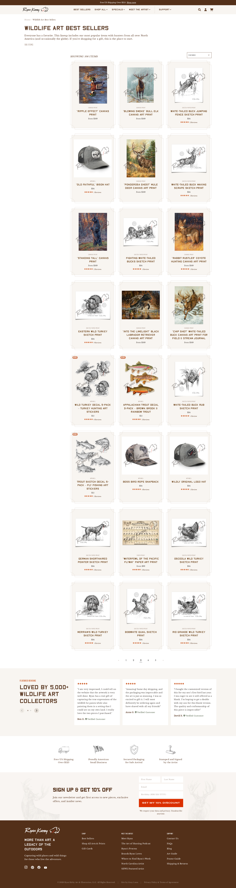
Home (27, 20)
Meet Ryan (127, 838)
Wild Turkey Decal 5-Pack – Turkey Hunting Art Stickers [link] (93, 406)
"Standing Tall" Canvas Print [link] (93, 258)
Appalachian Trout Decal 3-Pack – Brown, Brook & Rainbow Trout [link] (141, 406)
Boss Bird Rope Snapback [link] (141, 480)
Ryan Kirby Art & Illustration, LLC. (80, 882)
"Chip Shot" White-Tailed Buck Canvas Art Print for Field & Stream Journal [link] (189, 333)
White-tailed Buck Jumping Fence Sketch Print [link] (189, 111)
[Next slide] (36, 710)
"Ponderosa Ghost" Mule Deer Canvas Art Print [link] (141, 184)
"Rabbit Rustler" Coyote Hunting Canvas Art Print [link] (188, 258)
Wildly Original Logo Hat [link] (189, 480)
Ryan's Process (129, 849)
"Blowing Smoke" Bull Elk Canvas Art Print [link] (141, 111)
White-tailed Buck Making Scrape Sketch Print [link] (188, 184)
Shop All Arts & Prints (93, 844)
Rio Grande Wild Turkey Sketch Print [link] (188, 632)
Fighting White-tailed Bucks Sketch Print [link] (141, 258)
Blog (169, 849)
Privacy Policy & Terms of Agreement (161, 882)
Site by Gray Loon (129, 882)
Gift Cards (87, 849)
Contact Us (172, 838)
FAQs (169, 844)
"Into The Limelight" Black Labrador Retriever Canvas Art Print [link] (141, 333)
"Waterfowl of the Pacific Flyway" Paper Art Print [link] (141, 558)
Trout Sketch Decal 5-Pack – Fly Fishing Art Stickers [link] (93, 483)
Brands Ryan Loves (131, 854)
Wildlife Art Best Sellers (44, 20)
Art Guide (172, 854)
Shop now (131, 2)
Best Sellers (88, 838)
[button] (101, 10)
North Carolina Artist (132, 864)
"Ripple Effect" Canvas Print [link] (93, 111)
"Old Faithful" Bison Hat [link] (93, 183)
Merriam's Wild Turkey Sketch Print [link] (92, 632)
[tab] (27, 710)
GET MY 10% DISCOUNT (161, 803)
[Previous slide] (22, 710)
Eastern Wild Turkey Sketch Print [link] (92, 331)
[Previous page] (119, 660)
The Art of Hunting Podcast (136, 844)
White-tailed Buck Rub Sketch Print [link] (188, 405)
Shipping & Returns (177, 864)
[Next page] (163, 660)
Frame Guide (174, 859)
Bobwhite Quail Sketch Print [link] (141, 632)
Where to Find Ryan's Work (136, 859)
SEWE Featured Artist (132, 869)
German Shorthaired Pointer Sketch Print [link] (93, 558)
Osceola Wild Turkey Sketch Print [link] (188, 558)
